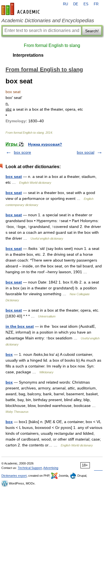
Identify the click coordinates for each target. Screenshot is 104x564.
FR (96, 4)
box (9, 354)
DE (75, 4)
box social (85, 152)
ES (85, 4)
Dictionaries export (14, 475)
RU (65, 4)
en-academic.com (21, 9)
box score (22, 152)
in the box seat (20, 326)
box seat (14, 176)
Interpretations (28, 55)
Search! (92, 31)
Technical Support (30, 467)
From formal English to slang (52, 45)
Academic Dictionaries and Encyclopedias (47, 20)
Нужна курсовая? (45, 144)
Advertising (50, 467)
